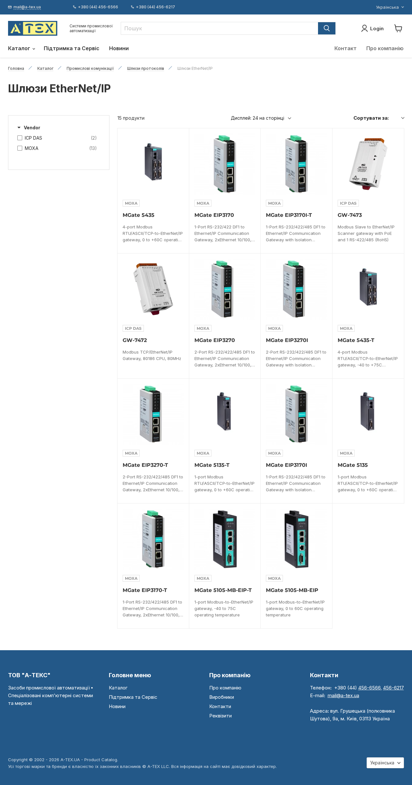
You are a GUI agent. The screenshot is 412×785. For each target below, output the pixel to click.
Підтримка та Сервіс (71, 48)
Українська (387, 7)
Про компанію (385, 48)
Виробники (221, 697)
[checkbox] (57, 138)
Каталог (20, 48)
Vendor (32, 127)
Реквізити (220, 716)
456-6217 (393, 688)
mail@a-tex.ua (343, 695)
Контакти (220, 706)
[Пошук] (326, 28)
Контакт (345, 48)
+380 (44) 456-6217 (155, 7)
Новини (119, 48)
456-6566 (369, 688)
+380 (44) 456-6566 (98, 7)
